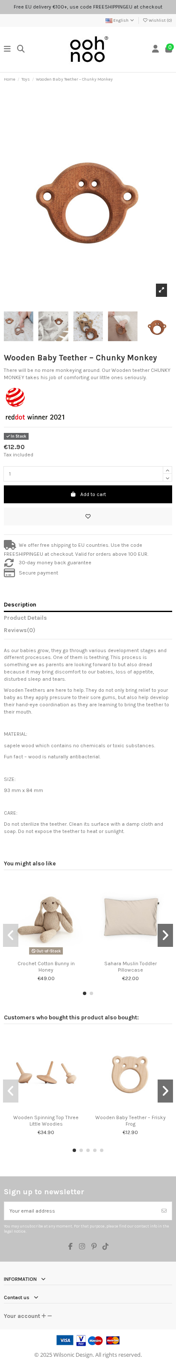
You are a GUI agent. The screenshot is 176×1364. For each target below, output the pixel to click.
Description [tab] (20, 604)
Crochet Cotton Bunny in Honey (46, 966)
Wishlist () (160, 20)
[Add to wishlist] (88, 516)
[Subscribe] (164, 1211)
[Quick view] (51, 954)
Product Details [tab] (25, 617)
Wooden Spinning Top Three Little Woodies (46, 1120)
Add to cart (93, 494)
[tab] (88, 632)
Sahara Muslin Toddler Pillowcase (130, 966)
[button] (84, 993)
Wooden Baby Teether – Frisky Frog (130, 1120)
